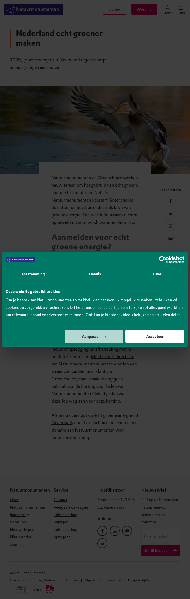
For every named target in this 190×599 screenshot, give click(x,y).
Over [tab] (157, 274)
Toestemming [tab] (33, 274)
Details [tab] (95, 274)
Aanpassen (91, 336)
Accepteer (155, 336)
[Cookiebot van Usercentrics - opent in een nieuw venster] (162, 259)
